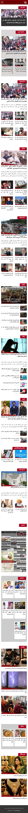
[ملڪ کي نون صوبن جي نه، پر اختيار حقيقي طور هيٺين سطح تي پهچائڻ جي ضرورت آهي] (14, 295)
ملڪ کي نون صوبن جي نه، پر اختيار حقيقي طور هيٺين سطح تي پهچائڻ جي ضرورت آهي (14, 300)
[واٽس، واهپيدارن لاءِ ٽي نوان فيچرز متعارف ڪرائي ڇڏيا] (7, 454)
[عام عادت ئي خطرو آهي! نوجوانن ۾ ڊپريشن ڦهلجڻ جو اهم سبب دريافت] (14, 345)
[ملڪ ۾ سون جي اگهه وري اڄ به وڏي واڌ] (14, 765)
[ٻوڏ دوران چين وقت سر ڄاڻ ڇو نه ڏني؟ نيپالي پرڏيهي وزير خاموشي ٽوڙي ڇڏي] (7, 267)
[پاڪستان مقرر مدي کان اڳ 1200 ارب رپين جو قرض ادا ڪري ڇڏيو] (21, 185)
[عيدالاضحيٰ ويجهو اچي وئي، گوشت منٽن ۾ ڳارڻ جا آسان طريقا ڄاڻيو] (20, 733)
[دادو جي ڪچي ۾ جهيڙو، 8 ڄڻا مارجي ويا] (7, 131)
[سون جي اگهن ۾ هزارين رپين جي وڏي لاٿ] (14, 788)
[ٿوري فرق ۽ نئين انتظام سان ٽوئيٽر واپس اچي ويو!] (21, 454)
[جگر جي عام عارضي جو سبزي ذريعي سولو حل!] (23, 384)
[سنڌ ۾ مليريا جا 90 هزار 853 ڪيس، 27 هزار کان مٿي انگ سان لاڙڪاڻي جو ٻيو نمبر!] (23, 377)
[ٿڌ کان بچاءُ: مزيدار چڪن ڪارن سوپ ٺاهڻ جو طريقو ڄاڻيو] (8, 733)
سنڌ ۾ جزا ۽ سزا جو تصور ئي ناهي (19, 487)
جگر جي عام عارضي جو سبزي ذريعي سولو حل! (11, 382)
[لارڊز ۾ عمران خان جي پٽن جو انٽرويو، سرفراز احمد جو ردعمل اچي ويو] (20, 605)
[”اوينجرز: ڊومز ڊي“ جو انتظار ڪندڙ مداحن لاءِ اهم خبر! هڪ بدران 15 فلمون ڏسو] (23, 440)
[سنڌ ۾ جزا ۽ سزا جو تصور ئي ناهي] (14, 478)
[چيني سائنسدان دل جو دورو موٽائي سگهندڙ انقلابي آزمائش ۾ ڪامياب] (23, 391)
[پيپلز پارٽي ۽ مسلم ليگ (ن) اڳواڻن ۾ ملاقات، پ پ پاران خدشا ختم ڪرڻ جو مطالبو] (7, 503)
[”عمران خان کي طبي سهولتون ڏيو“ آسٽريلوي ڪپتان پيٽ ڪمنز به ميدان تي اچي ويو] (20, 626)
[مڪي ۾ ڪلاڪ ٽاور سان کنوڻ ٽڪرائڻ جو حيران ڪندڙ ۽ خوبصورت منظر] (14, 680)
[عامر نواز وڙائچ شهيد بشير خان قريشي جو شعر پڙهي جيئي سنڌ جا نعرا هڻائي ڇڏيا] (21, 131)
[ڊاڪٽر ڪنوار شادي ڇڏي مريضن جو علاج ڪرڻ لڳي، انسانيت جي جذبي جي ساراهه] (14, 705)
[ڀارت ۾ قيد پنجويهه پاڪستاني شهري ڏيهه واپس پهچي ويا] (21, 200)
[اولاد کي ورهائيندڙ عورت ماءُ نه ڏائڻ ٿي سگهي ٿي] (21, 503)
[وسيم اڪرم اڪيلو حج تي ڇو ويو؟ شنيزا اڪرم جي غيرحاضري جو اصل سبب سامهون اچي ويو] (8, 585)
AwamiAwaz (17, 810)
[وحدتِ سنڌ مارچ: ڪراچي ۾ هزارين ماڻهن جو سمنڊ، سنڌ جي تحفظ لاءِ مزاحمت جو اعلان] (7, 115)
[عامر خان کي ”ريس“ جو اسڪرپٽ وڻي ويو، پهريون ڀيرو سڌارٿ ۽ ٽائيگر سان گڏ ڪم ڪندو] (14, 408)
